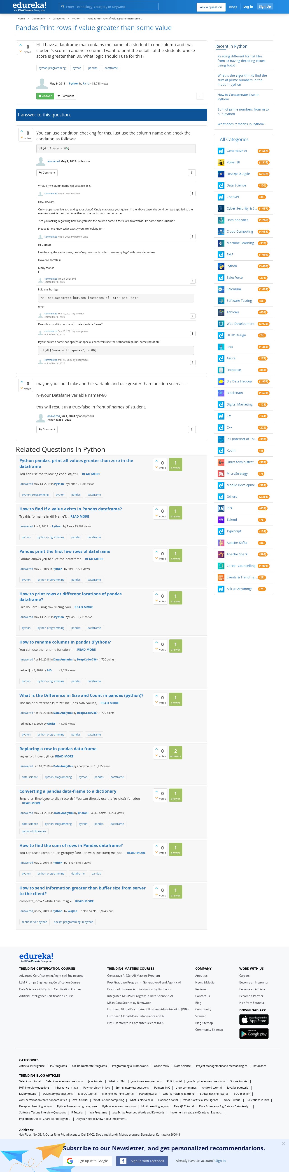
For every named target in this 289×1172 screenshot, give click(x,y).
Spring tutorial (239, 1081)
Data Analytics (63, 659)
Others (232, 496)
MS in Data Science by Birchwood (129, 1003)
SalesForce (235, 277)
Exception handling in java (35, 1106)
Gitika (51, 724)
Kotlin (231, 450)
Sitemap (200, 1016)
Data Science (236, 185)
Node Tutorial (232, 1100)
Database (234, 370)
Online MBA (161, 1066)
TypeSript (234, 531)
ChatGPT (233, 197)
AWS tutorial (80, 1100)
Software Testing (239, 300)
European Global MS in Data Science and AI (136, 1016)
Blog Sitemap (204, 1023)
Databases (259, 1066)
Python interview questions (119, 1106)
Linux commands (186, 1087)
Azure (231, 358)
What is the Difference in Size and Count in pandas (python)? (81, 695)
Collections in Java (258, 1100)
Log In (248, 6)
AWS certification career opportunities (43, 1100)
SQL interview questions (58, 1094)
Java (230, 346)
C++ (229, 427)
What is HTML (117, 1081)
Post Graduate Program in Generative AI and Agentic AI (144, 982)
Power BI (233, 162)
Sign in (220, 1160)
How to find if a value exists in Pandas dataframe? (70, 509)
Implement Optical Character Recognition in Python (45, 1119)
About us (201, 976)
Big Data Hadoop (239, 381)
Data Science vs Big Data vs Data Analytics (225, 1106)
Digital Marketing (240, 404)
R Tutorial (77, 1112)
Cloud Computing (240, 231)
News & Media (204, 982)
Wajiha (72, 911)
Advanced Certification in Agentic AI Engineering (51, 976)
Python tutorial (148, 1094)
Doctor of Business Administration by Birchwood (139, 989)
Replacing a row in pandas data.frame (58, 748)
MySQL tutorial (87, 1094)
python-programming (52, 68)
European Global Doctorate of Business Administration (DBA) (148, 1009)
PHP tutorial (174, 1081)
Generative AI (237, 151)
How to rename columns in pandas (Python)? (65, 642)
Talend (232, 519)
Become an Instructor (253, 982)
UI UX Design (236, 335)
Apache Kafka (237, 542)
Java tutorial (95, 1081)
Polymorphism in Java (96, 1087)
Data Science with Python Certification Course (50, 989)
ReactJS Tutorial (184, 1106)
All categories (234, 139)
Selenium (234, 289)
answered (53, 161)
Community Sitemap (209, 1030)
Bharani (83, 813)
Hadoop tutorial (168, 1100)
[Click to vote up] (20, 45)
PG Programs (58, 1066)
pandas (93, 68)
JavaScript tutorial (238, 1087)
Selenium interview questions (64, 1081)
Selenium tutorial (30, 1081)
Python (74, 83)
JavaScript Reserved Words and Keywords (138, 1112)
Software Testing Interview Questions (42, 1112)
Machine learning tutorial (118, 1094)
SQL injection (242, 1094)
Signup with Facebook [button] (147, 1160)
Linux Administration (242, 462)
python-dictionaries (34, 831)
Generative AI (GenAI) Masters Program (133, 976)
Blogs (233, 7)
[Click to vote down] (20, 51)
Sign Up (265, 6)
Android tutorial (212, 1087)
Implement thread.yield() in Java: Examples (196, 1112)
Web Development (240, 323)
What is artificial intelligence (201, 1100)
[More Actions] (200, 96)
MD (49, 670)
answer (47, 96)
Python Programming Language (77, 1106)
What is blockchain (141, 1100)
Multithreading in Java (155, 1106)
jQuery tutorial (28, 1094)
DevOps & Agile (238, 174)
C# (229, 416)
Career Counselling (241, 566)
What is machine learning (179, 1094)
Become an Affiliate (252, 989)
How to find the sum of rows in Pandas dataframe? (71, 845)
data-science (30, 777)
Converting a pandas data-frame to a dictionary (67, 791)
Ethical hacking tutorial (214, 1094)
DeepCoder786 (87, 659)
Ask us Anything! (239, 589)
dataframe (111, 68)
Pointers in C (162, 1087)
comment (67, 96)
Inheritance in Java (66, 1087)
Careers (244, 976)
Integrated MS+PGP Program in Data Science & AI (140, 996)
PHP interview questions (34, 1087)
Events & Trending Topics (242, 577)
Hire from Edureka (251, 1003)
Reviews (200, 989)
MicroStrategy (237, 473)
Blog (198, 1003)
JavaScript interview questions (206, 1081)
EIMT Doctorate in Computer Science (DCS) (135, 1023)
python (77, 68)
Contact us (202, 996)
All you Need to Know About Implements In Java (102, 1119)
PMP (230, 254)
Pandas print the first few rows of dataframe (64, 551)
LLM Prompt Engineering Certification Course (49, 982)
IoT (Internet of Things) (242, 439)
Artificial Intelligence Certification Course (46, 996)
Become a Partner (251, 996)
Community (203, 1009)
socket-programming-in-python (73, 922)
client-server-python (34, 922)
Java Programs (98, 1112)
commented (50, 193)
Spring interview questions (132, 1087)
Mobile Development (242, 485)
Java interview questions (146, 1081)
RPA (230, 508)
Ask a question (211, 7)
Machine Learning (240, 243)
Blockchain (235, 393)
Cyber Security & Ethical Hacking (242, 208)
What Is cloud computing (108, 1100)
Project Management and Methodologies (221, 1066)
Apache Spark (237, 554)
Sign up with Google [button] (92, 1160)
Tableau (233, 312)
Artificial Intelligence (32, 1066)
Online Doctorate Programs (89, 1066)
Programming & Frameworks (130, 1066)
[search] (63, 6)
